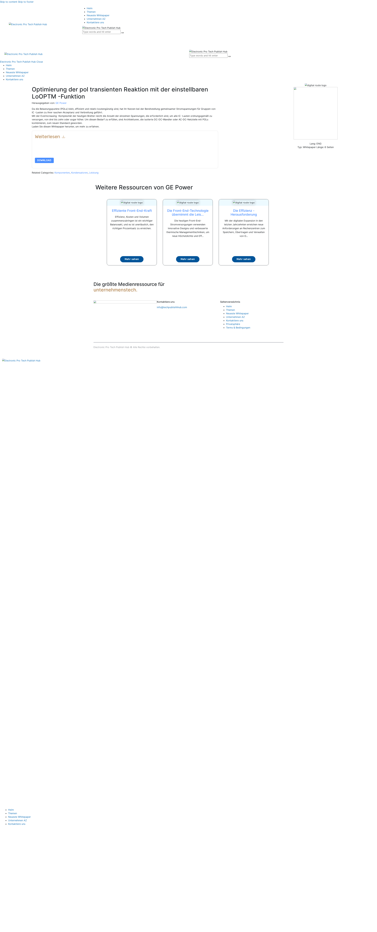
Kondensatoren (79, 172)
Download (44, 160)
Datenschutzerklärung (165, 150)
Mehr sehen (132, 259)
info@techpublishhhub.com (172, 307)
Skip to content (8, 1)
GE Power (61, 102)
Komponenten (62, 172)
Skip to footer (26, 1)
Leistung (94, 172)
